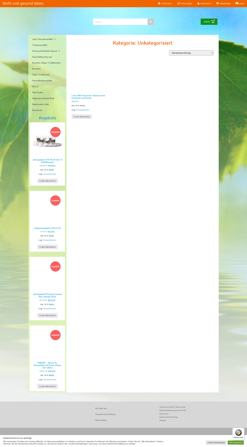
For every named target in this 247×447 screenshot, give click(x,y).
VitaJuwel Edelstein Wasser (44, 51)
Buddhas (36, 68)
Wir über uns (101, 408)
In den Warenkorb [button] (47, 180)
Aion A (35, 86)
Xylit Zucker (37, 92)
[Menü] (242, 429)
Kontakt (163, 420)
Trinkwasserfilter (39, 45)
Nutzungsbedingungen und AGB (173, 410)
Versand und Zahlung (105, 414)
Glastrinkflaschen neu (42, 56)
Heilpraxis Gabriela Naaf (43, 98)
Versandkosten (49, 174)
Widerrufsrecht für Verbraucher (173, 407)
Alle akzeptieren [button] (235, 442)
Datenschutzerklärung (169, 417)
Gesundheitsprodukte (42, 80)
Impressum (164, 413)
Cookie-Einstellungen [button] (216, 442)
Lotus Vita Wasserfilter (42, 39)
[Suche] (151, 22)
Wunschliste (100, 420)
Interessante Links (40, 104)
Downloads (37, 110)
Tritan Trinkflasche (41, 74)
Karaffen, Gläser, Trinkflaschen (46, 62)
